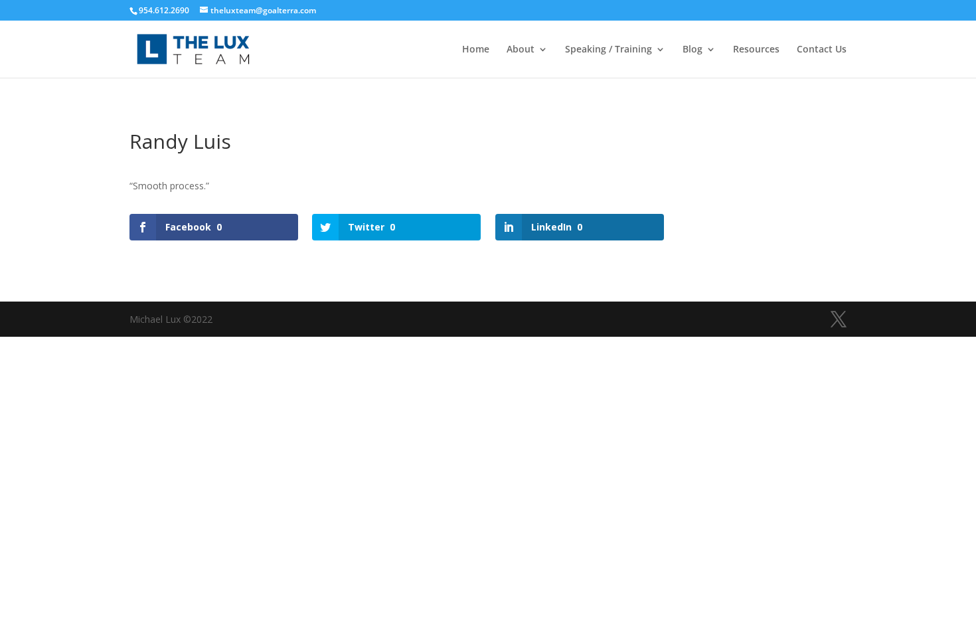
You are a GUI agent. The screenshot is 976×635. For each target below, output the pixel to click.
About (520, 50)
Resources (756, 50)
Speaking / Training (608, 50)
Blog (692, 50)
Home (475, 50)
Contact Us (822, 50)
